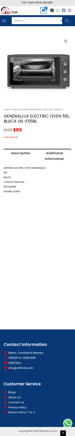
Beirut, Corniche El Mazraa (25, 353)
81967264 (14, 363)
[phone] (52, 10)
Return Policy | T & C (21, 412)
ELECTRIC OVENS (52, 109)
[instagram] (70, 10)
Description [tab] (20, 153)
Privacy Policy (17, 407)
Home (7, 109)
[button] (65, 41)
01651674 (14, 358)
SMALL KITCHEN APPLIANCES (26, 109)
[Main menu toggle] (4, 21)
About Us (14, 397)
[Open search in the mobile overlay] (41, 20)
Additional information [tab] (54, 156)
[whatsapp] (58, 10)
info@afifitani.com (20, 368)
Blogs (12, 392)
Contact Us (16, 402)
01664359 (29, 358)
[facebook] (64, 10)
